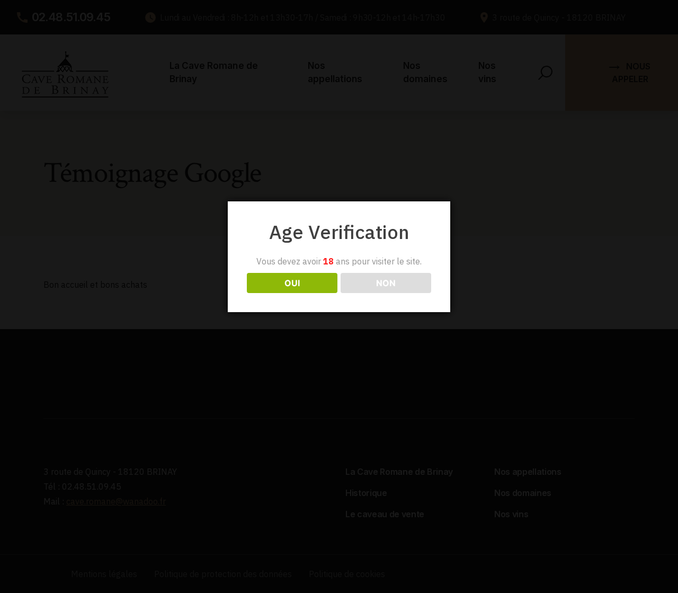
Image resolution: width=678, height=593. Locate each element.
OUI (292, 283)
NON (386, 283)
